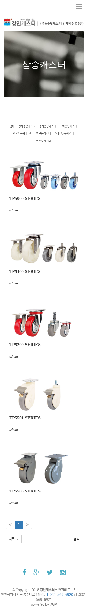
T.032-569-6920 (59, 595)
